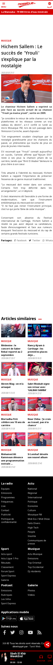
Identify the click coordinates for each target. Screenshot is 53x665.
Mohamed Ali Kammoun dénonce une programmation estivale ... (12, 459)
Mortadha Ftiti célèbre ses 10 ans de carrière (13, 422)
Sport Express (8, 575)
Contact (5, 510)
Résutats (5, 562)
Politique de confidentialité (9, 520)
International (35, 497)
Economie (33, 506)
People (31, 531)
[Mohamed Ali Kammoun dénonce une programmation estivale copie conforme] (13, 439)
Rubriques (6, 594)
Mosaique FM (35, 514)
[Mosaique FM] (26, 5)
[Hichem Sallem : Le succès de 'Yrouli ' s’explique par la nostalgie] (26, 88)
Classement (7, 567)
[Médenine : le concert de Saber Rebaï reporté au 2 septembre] (13, 330)
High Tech (33, 527)
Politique (32, 501)
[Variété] (4, 657)
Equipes (5, 488)
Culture (32, 510)
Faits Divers (34, 523)
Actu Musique (35, 554)
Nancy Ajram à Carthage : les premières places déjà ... (37, 350)
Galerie (5, 580)
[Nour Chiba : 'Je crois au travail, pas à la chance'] (40, 404)
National (32, 488)
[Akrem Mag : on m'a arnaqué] (13, 369)
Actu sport (6, 554)
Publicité (6, 514)
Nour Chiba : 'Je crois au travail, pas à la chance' (39, 422)
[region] (26, 277)
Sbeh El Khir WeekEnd (18, 655)
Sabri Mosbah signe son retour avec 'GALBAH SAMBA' (39, 387)
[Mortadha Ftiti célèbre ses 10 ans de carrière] (13, 404)
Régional (32, 493)
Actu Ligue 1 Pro (9, 558)
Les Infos (6, 599)
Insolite (32, 536)
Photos (31, 590)
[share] (47, 644)
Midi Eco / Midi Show (39, 518)
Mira (12, 659)
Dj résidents (34, 571)
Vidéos (31, 594)
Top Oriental (34, 562)
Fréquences (7, 501)
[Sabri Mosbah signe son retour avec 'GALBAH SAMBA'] (40, 369)
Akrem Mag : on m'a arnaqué (12, 385)
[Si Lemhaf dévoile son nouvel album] (40, 439)
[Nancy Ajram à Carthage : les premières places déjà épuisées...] (40, 330)
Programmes (8, 497)
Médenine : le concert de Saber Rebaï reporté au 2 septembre (11, 350)
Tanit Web (34, 646)
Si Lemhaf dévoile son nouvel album (38, 456)
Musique (6, 40)
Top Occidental (36, 567)
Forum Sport (7, 571)
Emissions (6, 493)
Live (3, 506)
